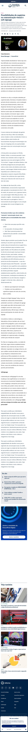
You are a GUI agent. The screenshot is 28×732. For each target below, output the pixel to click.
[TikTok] (17, 687)
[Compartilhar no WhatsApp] (12, 33)
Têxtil (2, 701)
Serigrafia (16, 701)
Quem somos (17, 692)
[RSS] (20, 687)
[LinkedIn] (9, 687)
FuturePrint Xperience (19, 695)
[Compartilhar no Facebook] (15, 33)
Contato (3, 695)
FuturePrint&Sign (5, 692)
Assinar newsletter (14, 537)
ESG (15, 707)
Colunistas (3, 710)
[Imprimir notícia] (5, 33)
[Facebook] (6, 687)
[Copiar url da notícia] (2, 33)
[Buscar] (25, 5)
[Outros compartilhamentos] (18, 33)
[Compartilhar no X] (10, 33)
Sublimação (3, 704)
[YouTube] (13, 687)
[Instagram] (2, 687)
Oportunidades (17, 698)
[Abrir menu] (2, 5)
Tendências (3, 698)
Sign (15, 704)
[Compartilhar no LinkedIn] (7, 33)
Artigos (2, 13)
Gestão (2, 707)
